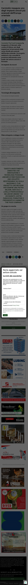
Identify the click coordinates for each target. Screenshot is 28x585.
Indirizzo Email (7, 288)
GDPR (4, 295)
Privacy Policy (15, 305)
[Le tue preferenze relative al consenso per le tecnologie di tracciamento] (25, 582)
